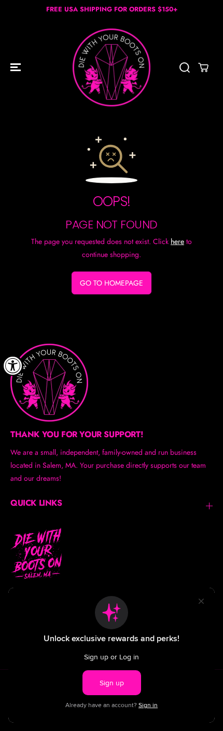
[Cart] (203, 67)
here (177, 241)
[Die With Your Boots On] (111, 67)
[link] (111, 383)
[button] (16, 67)
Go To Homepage (111, 283)
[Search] (184, 67)
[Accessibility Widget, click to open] (13, 365)
